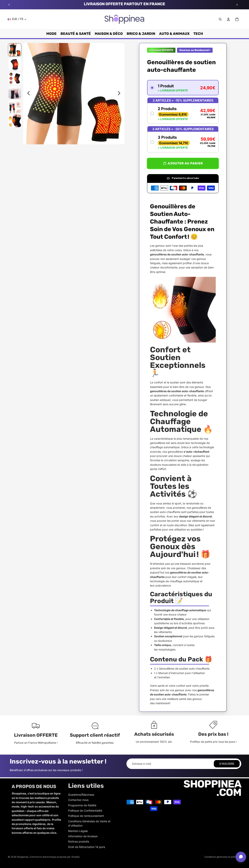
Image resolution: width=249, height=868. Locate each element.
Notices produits (78, 841)
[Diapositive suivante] (237, 4)
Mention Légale (78, 831)
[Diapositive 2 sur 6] (14, 64)
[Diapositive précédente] (9, 4)
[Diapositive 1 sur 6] (14, 50)
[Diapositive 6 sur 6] (14, 121)
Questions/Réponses (81, 794)
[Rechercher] (220, 19)
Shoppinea (22, 856)
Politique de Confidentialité (85, 810)
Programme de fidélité (82, 805)
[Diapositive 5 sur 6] (14, 106)
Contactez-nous (78, 799)
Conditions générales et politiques (222, 856)
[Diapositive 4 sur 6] (14, 92)
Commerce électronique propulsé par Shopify (55, 856)
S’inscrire (226, 763)
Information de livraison (83, 836)
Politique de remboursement (86, 815)
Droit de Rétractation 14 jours (86, 847)
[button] (183, 87)
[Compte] (228, 19)
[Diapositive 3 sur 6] (14, 78)
